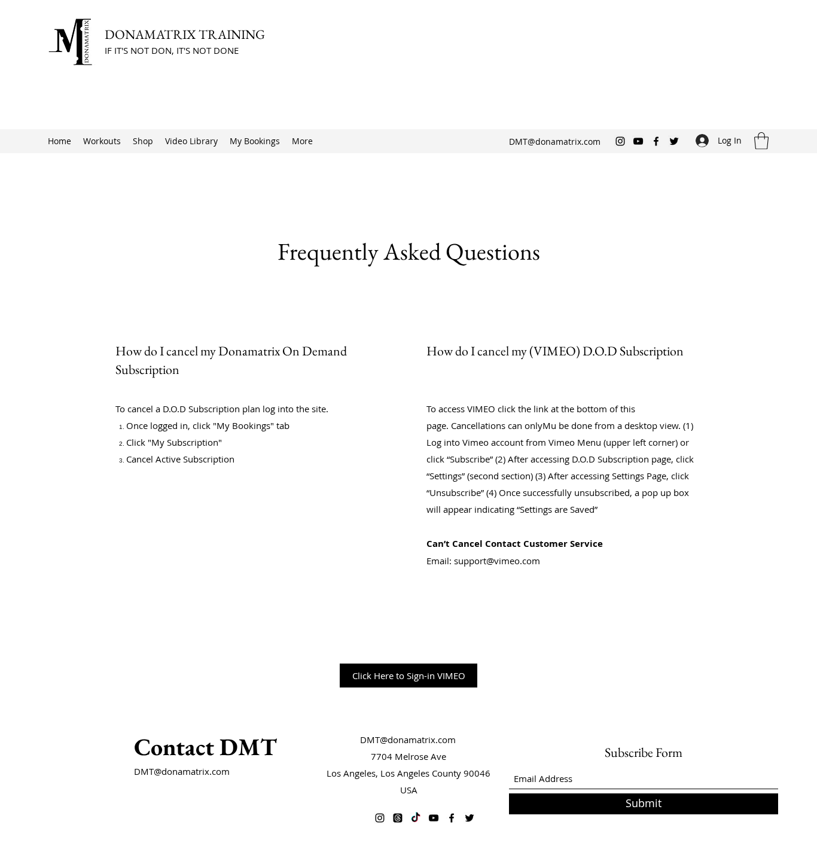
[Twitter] (674, 141)
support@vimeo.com (497, 561)
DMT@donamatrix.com (554, 141)
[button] (761, 141)
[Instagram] (620, 141)
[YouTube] (638, 141)
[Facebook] (656, 141)
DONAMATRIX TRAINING (186, 34)
